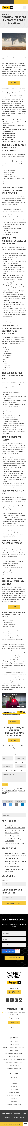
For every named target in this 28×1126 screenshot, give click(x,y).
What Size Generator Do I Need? (14, 844)
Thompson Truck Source (14, 1068)
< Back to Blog (5, 14)
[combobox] (14, 884)
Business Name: (20, 755)
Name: (3, 755)
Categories (5, 880)
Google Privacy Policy (10, 791)
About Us (14, 1086)
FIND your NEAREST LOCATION (10, 1124)
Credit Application (14, 1044)
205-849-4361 (14, 992)
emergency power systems (10, 107)
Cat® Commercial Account (14, 1095)
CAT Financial (14, 1041)
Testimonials (14, 1089)
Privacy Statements (7, 1113)
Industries (14, 1083)
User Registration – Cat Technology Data (14, 1059)
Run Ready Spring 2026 (12, 858)
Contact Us (14, 1098)
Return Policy (17, 1113)
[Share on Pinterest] (6, 811)
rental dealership (15, 384)
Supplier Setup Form (14, 1056)
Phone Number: (20, 763)
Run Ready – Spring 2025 (12, 836)
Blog (14, 1080)
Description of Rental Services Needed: (14, 771)
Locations (7, 2)
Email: (3, 763)
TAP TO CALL (21, 2)
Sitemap (24, 1113)
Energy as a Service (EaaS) (13, 866)
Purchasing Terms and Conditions (14, 1053)
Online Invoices (14, 1050)
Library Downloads (14, 1092)
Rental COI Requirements (14, 1104)
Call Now (13, 82)
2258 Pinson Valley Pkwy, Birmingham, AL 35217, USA (15, 1013)
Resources (14, 1077)
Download (13, 721)
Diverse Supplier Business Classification (14, 1047)
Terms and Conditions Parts (14, 1062)
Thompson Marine (14, 1065)
